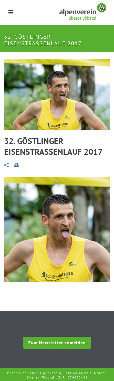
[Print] (19, 165)
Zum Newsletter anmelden (57, 342)
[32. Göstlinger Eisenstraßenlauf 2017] (57, 94)
